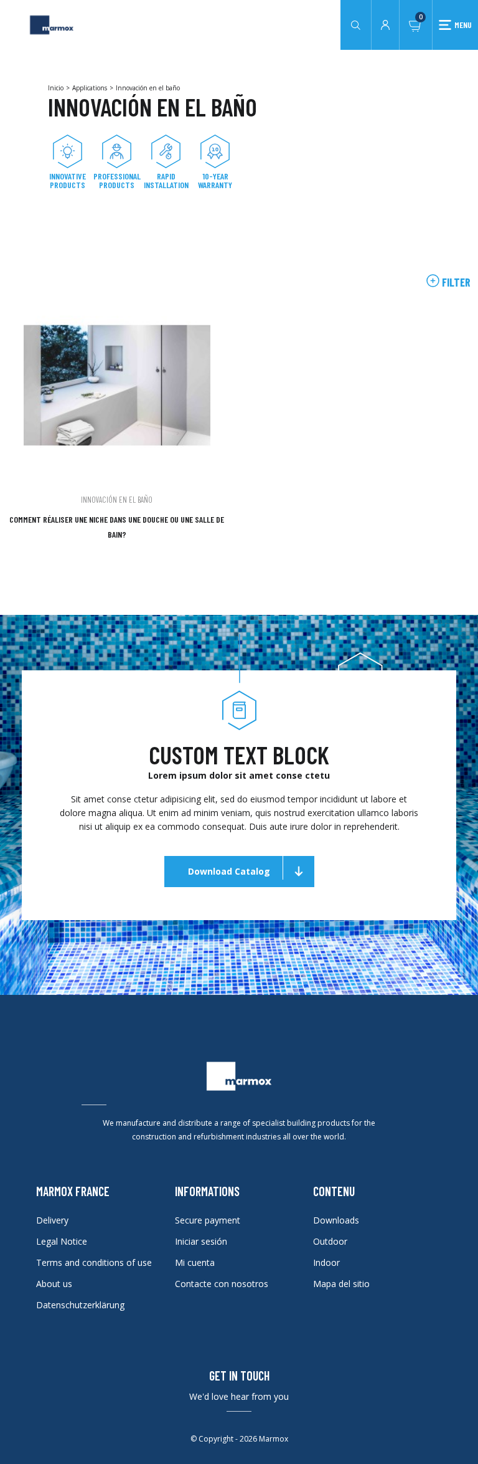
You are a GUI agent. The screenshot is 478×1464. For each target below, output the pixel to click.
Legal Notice (61, 1241)
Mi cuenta (195, 1262)
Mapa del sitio (341, 1284)
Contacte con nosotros (221, 1284)
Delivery (52, 1220)
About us (54, 1284)
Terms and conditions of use (94, 1262)
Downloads (336, 1220)
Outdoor (330, 1241)
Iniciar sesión (201, 1241)
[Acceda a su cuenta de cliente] (385, 24)
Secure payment (207, 1220)
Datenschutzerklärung (80, 1305)
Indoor (326, 1262)
